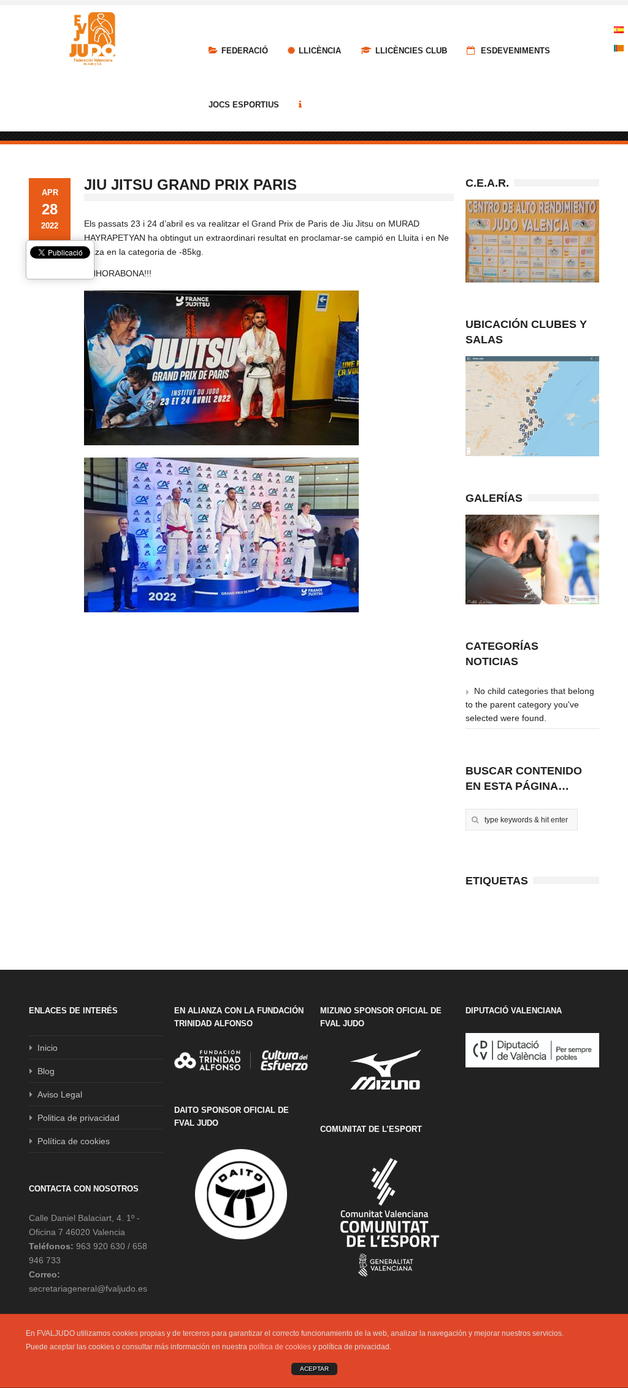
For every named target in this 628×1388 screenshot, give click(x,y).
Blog (46, 1071)
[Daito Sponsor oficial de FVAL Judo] (241, 1194)
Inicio (47, 1048)
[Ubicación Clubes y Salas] (532, 406)
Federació (244, 50)
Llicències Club (411, 50)
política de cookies (280, 1347)
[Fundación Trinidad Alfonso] (241, 1060)
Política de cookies (73, 1141)
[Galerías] (532, 559)
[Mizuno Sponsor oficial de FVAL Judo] (387, 1069)
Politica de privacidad (78, 1118)
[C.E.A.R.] (532, 241)
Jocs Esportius (244, 104)
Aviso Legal (59, 1094)
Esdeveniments (514, 50)
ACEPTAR (314, 1368)
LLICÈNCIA (320, 50)
